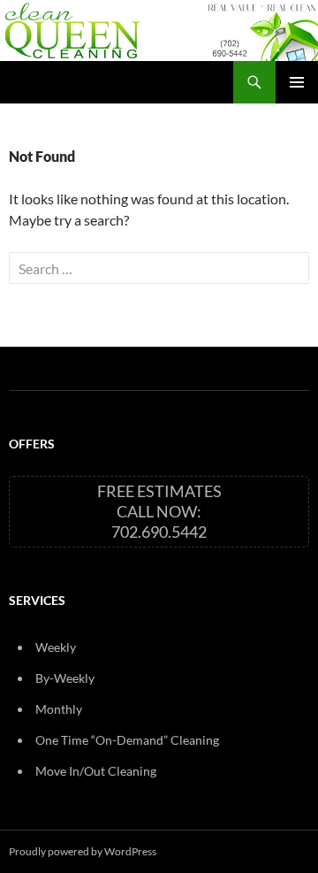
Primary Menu (297, 82)
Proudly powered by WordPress (82, 851)
